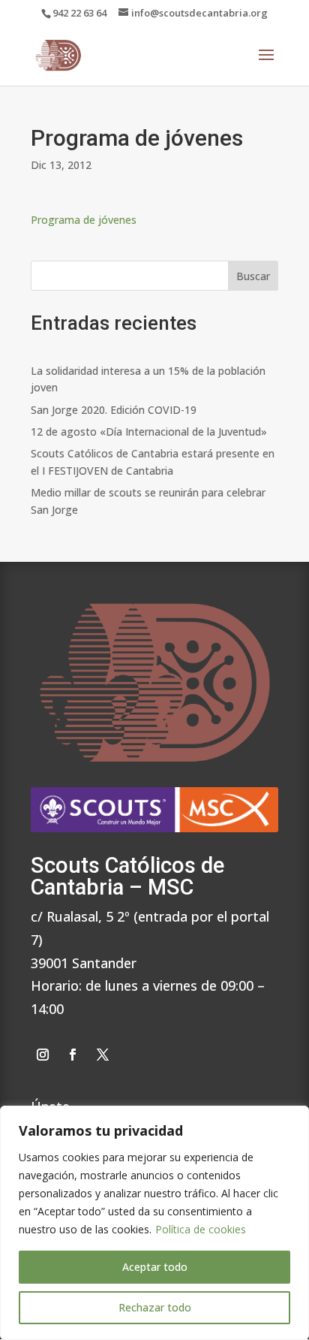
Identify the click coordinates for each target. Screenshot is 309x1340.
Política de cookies (200, 1229)
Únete (50, 1104)
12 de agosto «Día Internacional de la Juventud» (149, 431)
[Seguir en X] (103, 1055)
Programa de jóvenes (83, 220)
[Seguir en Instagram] (43, 1055)
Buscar (253, 276)
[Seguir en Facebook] (73, 1055)
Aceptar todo (155, 1267)
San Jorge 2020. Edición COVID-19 (113, 410)
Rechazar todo (154, 1307)
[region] (154, 1223)
